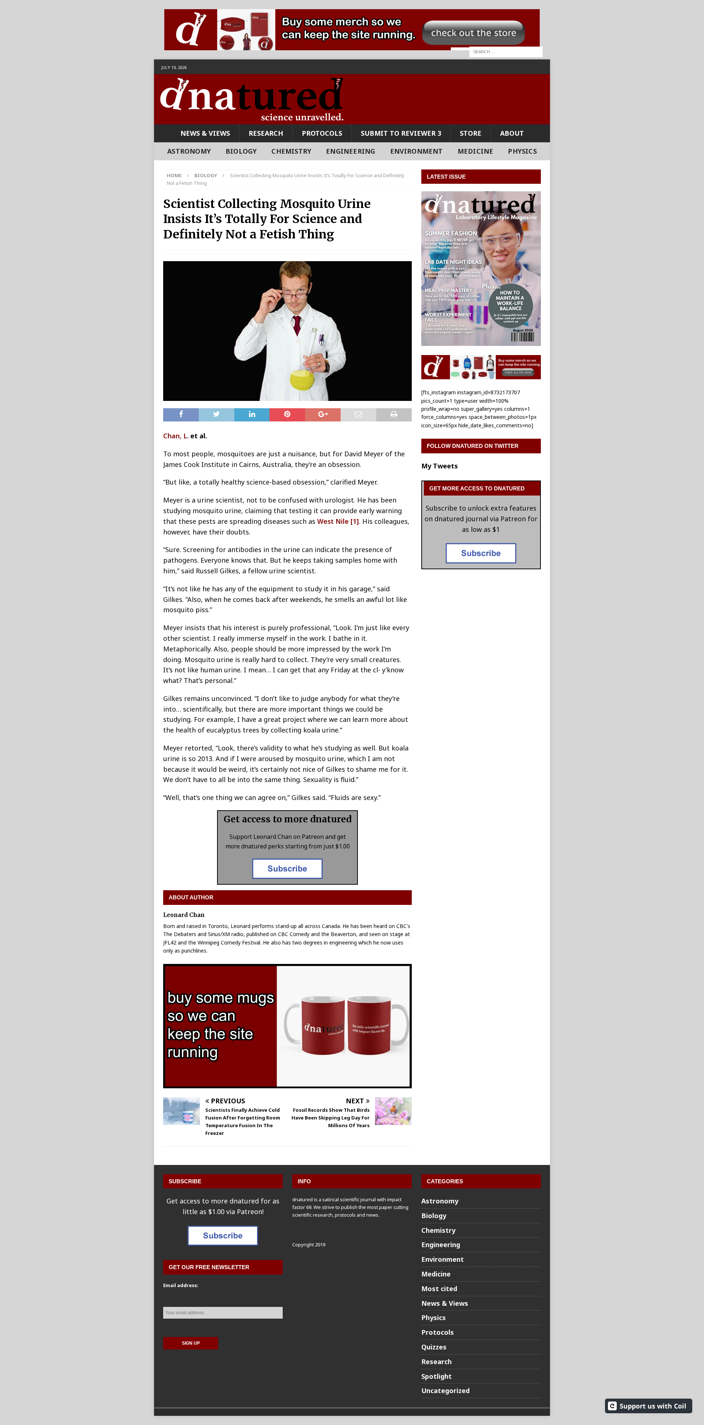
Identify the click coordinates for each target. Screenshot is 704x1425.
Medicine (476, 151)
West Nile (333, 521)
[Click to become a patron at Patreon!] (287, 878)
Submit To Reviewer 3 (401, 133)
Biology (241, 151)
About (512, 133)
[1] (355, 521)
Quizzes (434, 1346)
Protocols (322, 133)
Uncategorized (445, 1390)
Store (470, 133)
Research (266, 133)
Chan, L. (175, 435)
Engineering (350, 151)
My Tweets (439, 465)
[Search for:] (506, 51)
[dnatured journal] (253, 119)
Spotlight (436, 1376)
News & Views (205, 133)
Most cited (439, 1288)
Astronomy (189, 151)
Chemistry (291, 151)
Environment (416, 151)
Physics (522, 151)
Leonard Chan (184, 914)
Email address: (180, 1285)
